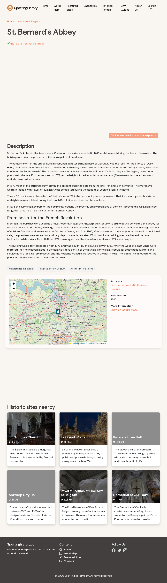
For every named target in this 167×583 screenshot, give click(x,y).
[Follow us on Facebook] (114, 551)
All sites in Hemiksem (81, 268)
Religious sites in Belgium (52, 268)
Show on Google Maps (124, 310)
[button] (58, 312)
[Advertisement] (85, 375)
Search (152, 5)
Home (45, 5)
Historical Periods (107, 7)
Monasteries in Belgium (21, 268)
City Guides (125, 7)
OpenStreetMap (88, 343)
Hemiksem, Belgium (29, 21)
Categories (90, 5)
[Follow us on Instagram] (126, 551)
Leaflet (74, 343)
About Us (138, 7)
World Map (57, 7)
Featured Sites (72, 7)
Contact (69, 561)
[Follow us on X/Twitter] (120, 551)
